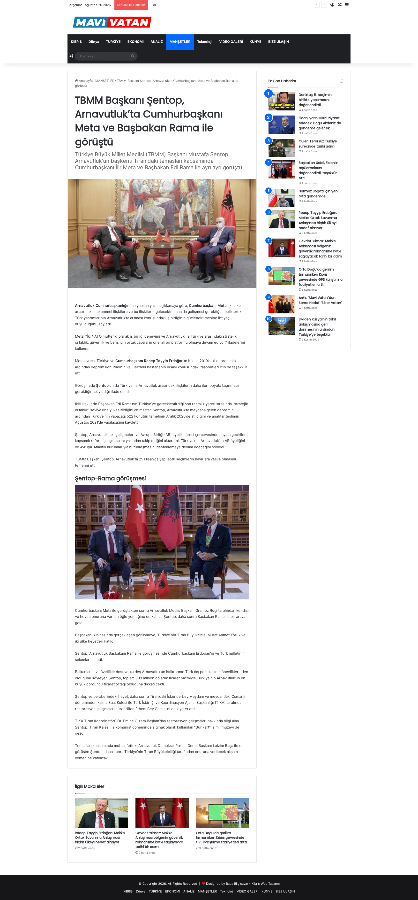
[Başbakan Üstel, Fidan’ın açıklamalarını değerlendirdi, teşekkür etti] (282, 169)
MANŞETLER (180, 41)
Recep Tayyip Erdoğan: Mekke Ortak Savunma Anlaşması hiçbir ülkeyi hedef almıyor (100, 837)
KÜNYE (255, 41)
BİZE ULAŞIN (278, 41)
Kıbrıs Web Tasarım (266, 883)
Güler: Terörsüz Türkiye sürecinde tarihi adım (318, 144)
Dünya (94, 41)
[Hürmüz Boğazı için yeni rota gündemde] (282, 198)
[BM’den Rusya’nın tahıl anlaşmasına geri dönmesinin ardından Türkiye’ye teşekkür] (282, 326)
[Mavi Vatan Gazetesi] (112, 22)
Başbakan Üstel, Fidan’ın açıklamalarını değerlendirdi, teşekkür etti (318, 170)
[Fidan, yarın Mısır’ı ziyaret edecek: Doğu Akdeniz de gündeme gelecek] (282, 125)
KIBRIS (76, 41)
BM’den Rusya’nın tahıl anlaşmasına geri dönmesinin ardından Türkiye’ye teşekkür (317, 327)
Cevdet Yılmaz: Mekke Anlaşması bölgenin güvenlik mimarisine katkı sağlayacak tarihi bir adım (159, 839)
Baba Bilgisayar (237, 883)
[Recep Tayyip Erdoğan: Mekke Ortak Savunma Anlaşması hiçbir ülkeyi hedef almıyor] (101, 813)
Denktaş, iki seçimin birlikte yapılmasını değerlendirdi (315, 99)
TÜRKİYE (113, 41)
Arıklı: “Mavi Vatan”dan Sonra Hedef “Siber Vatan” (320, 300)
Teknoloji (204, 41)
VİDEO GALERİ (231, 41)
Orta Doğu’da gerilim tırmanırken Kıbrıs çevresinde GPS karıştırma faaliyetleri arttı (221, 837)
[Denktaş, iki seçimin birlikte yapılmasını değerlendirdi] (282, 101)
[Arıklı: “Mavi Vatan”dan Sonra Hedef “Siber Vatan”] (282, 304)
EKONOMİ (135, 41)
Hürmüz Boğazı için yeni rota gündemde (318, 194)
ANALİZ (156, 41)
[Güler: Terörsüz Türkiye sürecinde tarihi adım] (282, 148)
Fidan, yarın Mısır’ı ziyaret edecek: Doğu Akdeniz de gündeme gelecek (203, 5)
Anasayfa (85, 81)
